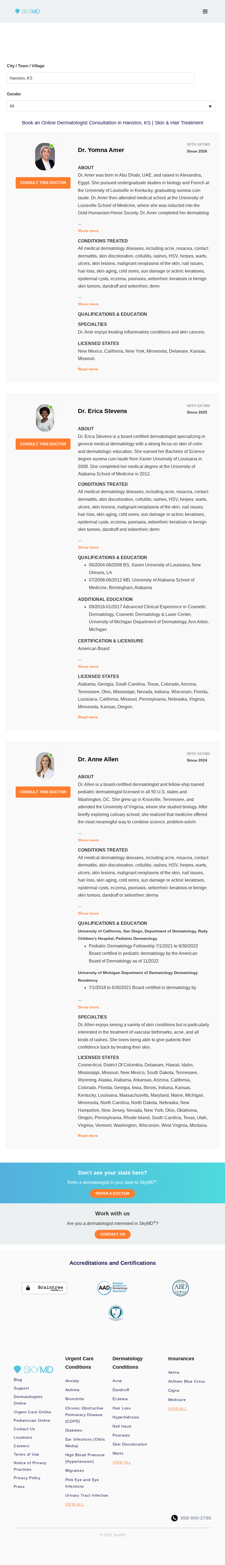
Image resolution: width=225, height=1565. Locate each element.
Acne (117, 1381)
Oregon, (86, 1117)
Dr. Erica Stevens (102, 411)
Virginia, (197, 699)
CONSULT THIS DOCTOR (43, 182)
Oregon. (125, 706)
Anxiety (72, 1381)
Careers (21, 1446)
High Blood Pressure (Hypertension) (85, 1458)
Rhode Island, (137, 1117)
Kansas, (198, 351)
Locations (23, 1437)
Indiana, (162, 691)
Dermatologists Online (28, 1399)
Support (21, 1388)
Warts (118, 1453)
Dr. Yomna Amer (101, 150)
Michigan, (194, 1095)
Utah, (202, 1117)
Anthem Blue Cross (186, 1381)
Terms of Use (26, 1454)
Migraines (74, 1470)
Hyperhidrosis (126, 1417)
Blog (18, 1379)
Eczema (120, 1399)
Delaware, (179, 351)
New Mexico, (91, 351)
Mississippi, (125, 691)
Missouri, (129, 699)
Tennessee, (90, 691)
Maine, (178, 1095)
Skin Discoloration (130, 1444)
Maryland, (161, 1095)
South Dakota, (161, 1072)
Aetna (173, 1372)
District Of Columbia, (124, 1065)
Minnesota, (158, 351)
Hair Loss (122, 1408)
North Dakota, (145, 1102)
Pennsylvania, (153, 699)
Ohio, (107, 691)
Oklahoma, (187, 1110)
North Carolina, (115, 1102)
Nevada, (145, 691)
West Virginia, (175, 1125)
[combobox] (111, 106)
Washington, (126, 1125)
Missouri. (86, 358)
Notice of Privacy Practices (30, 1466)
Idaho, (188, 1065)
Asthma (72, 1390)
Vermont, (104, 1125)
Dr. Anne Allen (98, 759)
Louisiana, (88, 699)
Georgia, (107, 684)
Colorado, (171, 684)
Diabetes (73, 1430)
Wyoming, (88, 1080)
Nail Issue (122, 1426)
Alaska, (106, 1080)
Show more (88, 231)
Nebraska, (178, 699)
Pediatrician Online (32, 1420)
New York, (136, 351)
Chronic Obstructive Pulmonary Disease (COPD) (84, 1414)
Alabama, (88, 684)
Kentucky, (88, 1095)
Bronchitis (75, 1399)
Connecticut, (90, 1065)
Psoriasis (121, 1435)
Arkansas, (143, 1080)
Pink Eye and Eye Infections (82, 1483)
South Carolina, (131, 684)
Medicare (177, 1399)
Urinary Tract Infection (87, 1495)
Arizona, (189, 684)
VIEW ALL (74, 1504)
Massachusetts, (135, 1095)
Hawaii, (174, 1065)
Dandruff (121, 1390)
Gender (14, 94)
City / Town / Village (25, 65)
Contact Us (24, 1429)
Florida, (201, 691)
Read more (88, 369)
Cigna (173, 1390)
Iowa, (138, 1087)
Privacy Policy (27, 1478)
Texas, (154, 684)
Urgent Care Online (32, 1412)
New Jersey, (114, 1110)
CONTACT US (112, 1234)
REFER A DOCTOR (112, 1193)
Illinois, (151, 1087)
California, (114, 351)
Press (19, 1486)
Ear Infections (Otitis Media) (85, 1442)
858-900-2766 (194, 1518)
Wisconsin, (182, 691)
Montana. (199, 1125)
